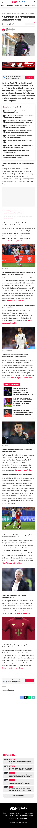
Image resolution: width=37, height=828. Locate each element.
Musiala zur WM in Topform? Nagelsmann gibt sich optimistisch (23, 413)
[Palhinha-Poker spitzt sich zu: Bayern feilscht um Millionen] (18, 789)
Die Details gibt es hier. (16, 241)
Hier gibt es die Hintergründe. (12, 668)
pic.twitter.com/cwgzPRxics (13, 213)
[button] (3, 2)
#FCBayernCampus (12, 211)
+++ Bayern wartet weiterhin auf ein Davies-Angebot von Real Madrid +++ (18, 116)
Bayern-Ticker (10, 13)
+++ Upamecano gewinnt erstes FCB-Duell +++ (17, 141)
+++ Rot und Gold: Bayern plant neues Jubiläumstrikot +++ (16, 151)
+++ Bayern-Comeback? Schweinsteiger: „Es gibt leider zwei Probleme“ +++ (18, 146)
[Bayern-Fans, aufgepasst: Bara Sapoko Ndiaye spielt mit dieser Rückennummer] (18, 768)
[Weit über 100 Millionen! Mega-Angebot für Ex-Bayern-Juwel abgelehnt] (18, 761)
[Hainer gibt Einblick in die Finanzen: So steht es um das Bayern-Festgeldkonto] (18, 782)
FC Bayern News (12, 759)
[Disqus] (18, 724)
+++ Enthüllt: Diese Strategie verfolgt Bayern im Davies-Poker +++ (16, 156)
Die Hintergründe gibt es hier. (21, 378)
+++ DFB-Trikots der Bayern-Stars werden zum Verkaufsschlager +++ (17, 136)
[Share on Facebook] (5, 24)
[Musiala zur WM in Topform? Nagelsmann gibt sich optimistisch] (8, 413)
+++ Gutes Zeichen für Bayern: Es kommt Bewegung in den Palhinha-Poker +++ (17, 131)
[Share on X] (7, 24)
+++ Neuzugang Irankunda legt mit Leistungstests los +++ (15, 111)
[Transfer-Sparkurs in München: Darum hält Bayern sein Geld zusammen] (18, 775)
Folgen (28, 77)
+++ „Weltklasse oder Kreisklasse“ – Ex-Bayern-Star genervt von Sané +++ (16, 126)
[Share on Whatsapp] (10, 24)
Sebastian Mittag (10, 28)
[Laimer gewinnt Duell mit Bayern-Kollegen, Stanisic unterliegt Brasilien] (8, 402)
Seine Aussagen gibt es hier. (12, 563)
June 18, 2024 (8, 218)
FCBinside (4, 13)
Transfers (11, 787)
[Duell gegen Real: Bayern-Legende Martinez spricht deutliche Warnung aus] (8, 391)
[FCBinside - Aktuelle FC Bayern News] (18, 2)
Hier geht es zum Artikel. (16, 301)
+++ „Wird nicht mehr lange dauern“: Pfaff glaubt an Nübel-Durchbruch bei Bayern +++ (18, 121)
